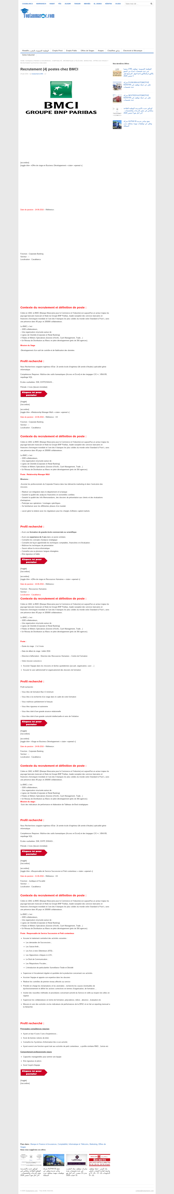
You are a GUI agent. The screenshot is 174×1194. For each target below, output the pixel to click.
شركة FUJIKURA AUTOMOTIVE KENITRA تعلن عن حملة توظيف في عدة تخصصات (137, 84)
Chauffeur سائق (114, 51)
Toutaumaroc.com (32, 1191)
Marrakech (41, 3)
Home (22, 60)
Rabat (52, 3)
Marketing (88, 60)
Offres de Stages (87, 51)
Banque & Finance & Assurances (38, 60)
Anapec (101, 51)
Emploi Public (71, 51)
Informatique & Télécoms (73, 60)
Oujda (118, 3)
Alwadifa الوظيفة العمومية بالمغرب (35, 51)
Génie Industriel (28, 55)
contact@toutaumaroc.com (145, 1191)
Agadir (68, 3)
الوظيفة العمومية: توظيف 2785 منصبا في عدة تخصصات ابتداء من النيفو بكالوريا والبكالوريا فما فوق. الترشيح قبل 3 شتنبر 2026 (139, 72)
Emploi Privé (57, 51)
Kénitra (108, 3)
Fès (59, 3)
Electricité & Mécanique (132, 51)
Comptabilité (57, 60)
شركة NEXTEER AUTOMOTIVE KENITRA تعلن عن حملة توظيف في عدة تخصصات (137, 97)
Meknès (87, 3)
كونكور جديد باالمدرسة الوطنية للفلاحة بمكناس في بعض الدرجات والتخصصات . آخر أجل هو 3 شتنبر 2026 (138, 110)
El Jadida (98, 3)
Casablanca (27, 3)
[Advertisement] (104, 27)
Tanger (77, 3)
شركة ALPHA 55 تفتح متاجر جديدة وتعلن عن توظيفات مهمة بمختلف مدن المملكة (138, 123)
